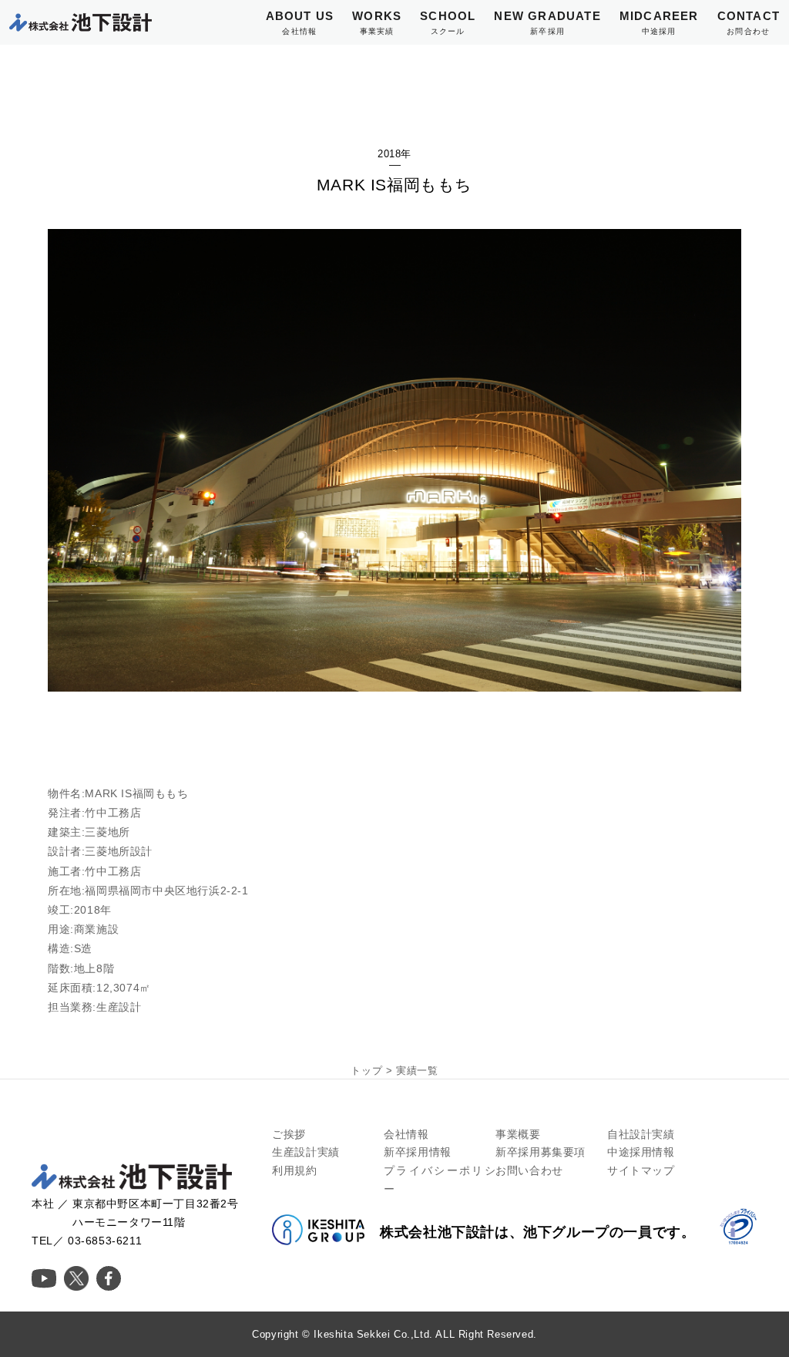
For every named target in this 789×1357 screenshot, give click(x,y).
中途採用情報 (641, 1152)
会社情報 (406, 1134)
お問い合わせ (529, 1170)
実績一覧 (417, 1070)
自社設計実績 (641, 1134)
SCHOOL (447, 22)
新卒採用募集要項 (540, 1152)
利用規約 (294, 1170)
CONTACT (748, 22)
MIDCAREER (659, 22)
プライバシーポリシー (439, 1179)
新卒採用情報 (418, 1152)
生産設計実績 (306, 1152)
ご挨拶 (289, 1134)
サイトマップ (641, 1170)
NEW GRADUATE (547, 22)
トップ (366, 1070)
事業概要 (517, 1134)
